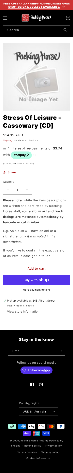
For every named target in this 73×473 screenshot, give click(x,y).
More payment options (36, 289)
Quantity (8, 181)
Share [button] (12, 172)
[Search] (65, 29)
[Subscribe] (60, 351)
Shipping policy (50, 452)
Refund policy (32, 445)
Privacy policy (53, 445)
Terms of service (27, 452)
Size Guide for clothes (18, 163)
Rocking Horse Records (34, 440)
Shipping (7, 140)
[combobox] (36, 30)
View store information (23, 311)
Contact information (38, 458)
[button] (5, 17)
